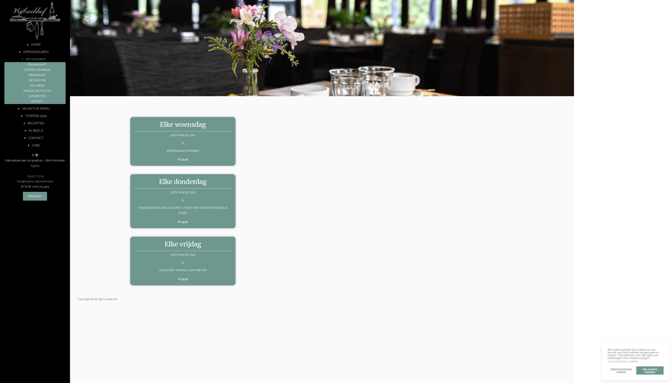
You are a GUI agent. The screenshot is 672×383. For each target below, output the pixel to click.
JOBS (36, 145)
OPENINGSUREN (36, 52)
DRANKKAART (37, 64)
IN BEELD (36, 130)
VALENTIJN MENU (36, 108)
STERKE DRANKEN (37, 70)
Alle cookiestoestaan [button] (650, 370)
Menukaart (35, 196)
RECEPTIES (35, 123)
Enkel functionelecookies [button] (621, 370)
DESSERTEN (37, 80)
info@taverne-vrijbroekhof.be (35, 181)
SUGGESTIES (37, 96)
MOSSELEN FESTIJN (37, 91)
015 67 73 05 (35, 176)
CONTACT (36, 138)
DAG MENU (37, 85)
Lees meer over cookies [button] (623, 361)
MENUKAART (37, 75)
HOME (36, 44)
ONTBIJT (37, 101)
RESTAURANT (36, 59)
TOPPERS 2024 (36, 116)
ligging (35, 165)
